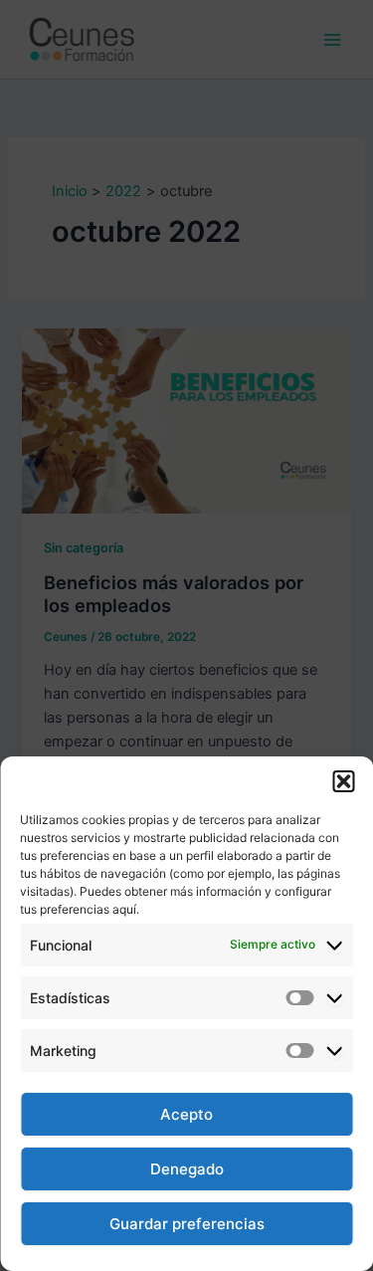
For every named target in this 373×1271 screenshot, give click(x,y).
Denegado (187, 1169)
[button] (343, 781)
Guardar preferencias (187, 1223)
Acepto (186, 1114)
